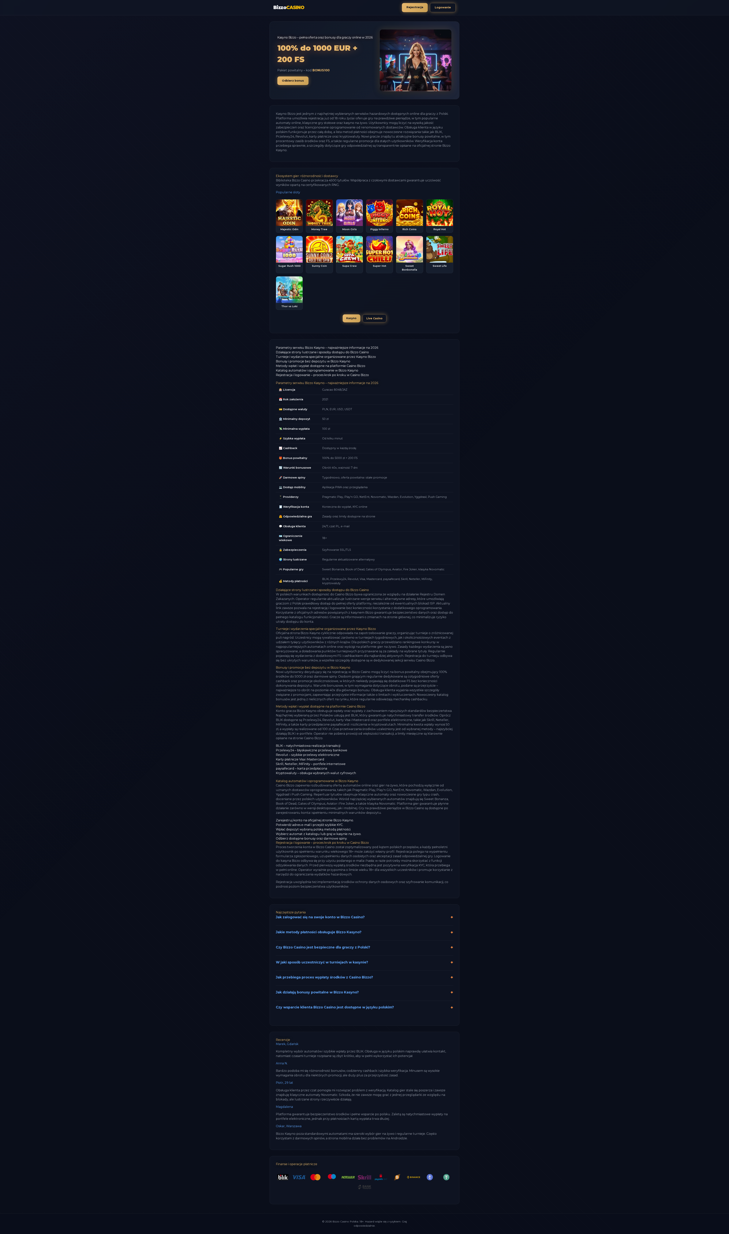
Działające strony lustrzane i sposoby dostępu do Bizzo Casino (322, 352)
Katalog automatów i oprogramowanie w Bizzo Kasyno (317, 370)
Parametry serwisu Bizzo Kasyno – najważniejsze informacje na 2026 (327, 347)
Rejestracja (414, 7)
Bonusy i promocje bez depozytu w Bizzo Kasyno (313, 361)
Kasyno (351, 318)
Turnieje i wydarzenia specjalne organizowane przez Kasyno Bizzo (326, 357)
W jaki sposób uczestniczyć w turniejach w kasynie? (322, 962)
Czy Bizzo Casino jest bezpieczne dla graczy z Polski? (323, 947)
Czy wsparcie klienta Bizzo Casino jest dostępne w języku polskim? (335, 1007)
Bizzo (288, 7)
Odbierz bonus (293, 80)
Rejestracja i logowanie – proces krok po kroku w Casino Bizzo (322, 375)
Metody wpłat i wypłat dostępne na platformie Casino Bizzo (320, 366)
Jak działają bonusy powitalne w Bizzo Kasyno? (317, 992)
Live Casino (374, 318)
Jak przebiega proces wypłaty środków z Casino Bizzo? (324, 977)
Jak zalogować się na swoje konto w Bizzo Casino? (320, 917)
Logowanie (443, 7)
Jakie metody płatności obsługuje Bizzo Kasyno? (318, 932)
